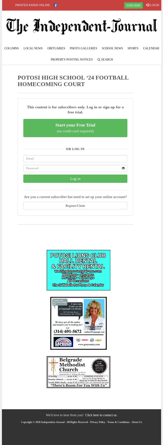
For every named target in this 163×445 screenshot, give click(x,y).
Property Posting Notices (72, 59)
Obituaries (56, 48)
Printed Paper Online (32, 5)
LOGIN (154, 5)
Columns (11, 48)
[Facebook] (55, 5)
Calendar (151, 48)
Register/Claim (75, 205)
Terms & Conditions (118, 422)
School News (112, 48)
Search (106, 59)
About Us (137, 422)
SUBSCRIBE (133, 5)
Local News (33, 48)
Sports (133, 48)
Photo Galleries (83, 48)
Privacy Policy (97, 422)
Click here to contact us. (101, 415)
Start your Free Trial (75, 128)
